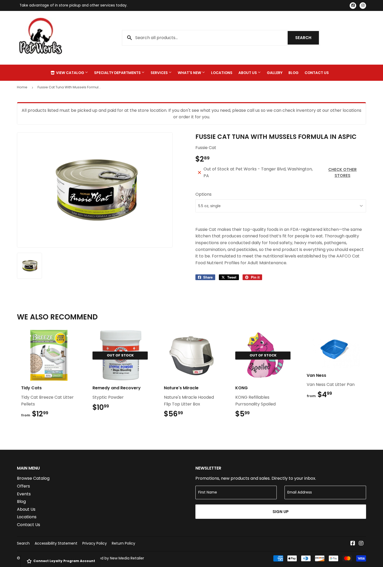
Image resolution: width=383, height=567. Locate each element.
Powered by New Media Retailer (116, 558)
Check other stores (342, 172)
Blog (293, 72)
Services (160, 72)
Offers (23, 486)
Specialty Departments (117, 72)
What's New (190, 72)
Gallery (274, 72)
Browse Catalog (33, 478)
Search (307, 37)
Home (22, 87)
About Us (248, 72)
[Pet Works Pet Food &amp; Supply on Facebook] (352, 544)
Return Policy (123, 543)
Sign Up (281, 511)
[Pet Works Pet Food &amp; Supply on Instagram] (361, 544)
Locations (221, 72)
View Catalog (70, 72)
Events (24, 494)
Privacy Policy (94, 543)
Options (203, 194)
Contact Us (317, 72)
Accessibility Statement (56, 543)
